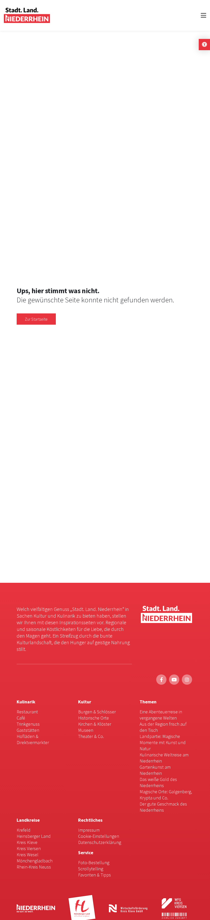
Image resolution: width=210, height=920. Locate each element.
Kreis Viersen (29, 848)
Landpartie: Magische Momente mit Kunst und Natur (163, 742)
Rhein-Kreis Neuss (34, 867)
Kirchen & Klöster (94, 724)
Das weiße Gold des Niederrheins (158, 782)
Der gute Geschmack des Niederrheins (163, 807)
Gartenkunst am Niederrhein (155, 770)
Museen (85, 730)
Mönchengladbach (34, 861)
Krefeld (23, 830)
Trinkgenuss (28, 724)
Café (21, 718)
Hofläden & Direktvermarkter (33, 739)
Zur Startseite (36, 319)
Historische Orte (93, 718)
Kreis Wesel (27, 855)
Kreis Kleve (27, 842)
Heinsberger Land (34, 836)
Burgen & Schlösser (97, 712)
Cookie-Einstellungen (98, 836)
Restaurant (27, 712)
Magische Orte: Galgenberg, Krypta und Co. (166, 795)
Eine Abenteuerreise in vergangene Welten (161, 715)
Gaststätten (28, 730)
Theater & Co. (91, 736)
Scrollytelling (90, 869)
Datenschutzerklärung (99, 842)
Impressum (89, 830)
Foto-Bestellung (93, 862)
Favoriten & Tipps (94, 875)
